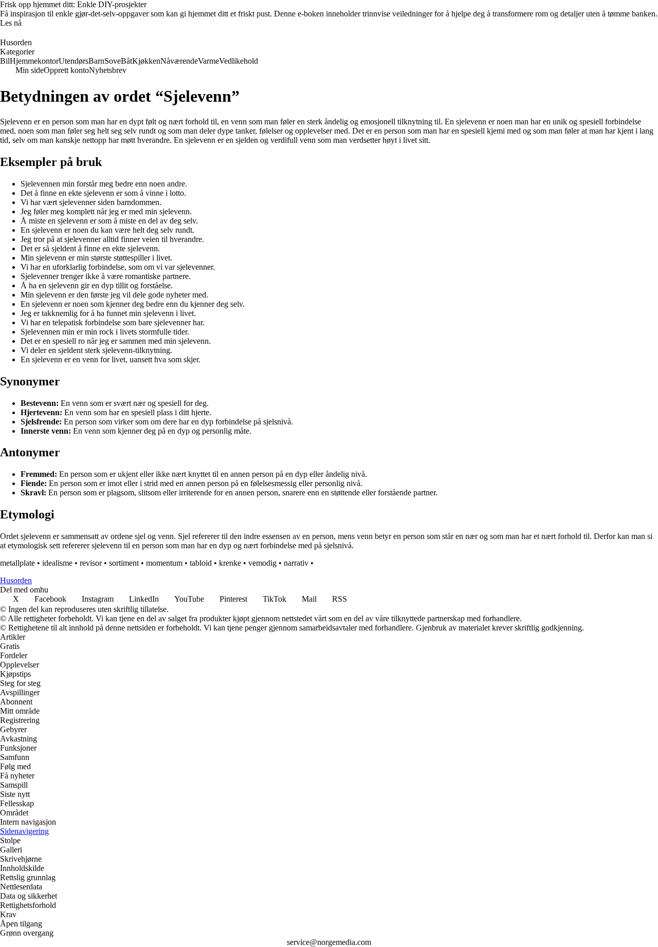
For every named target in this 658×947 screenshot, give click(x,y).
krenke (230, 563)
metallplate (17, 563)
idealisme (57, 563)
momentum (164, 563)
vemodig (262, 563)
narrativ (296, 563)
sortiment (124, 563)
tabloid (201, 563)
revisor (91, 563)
